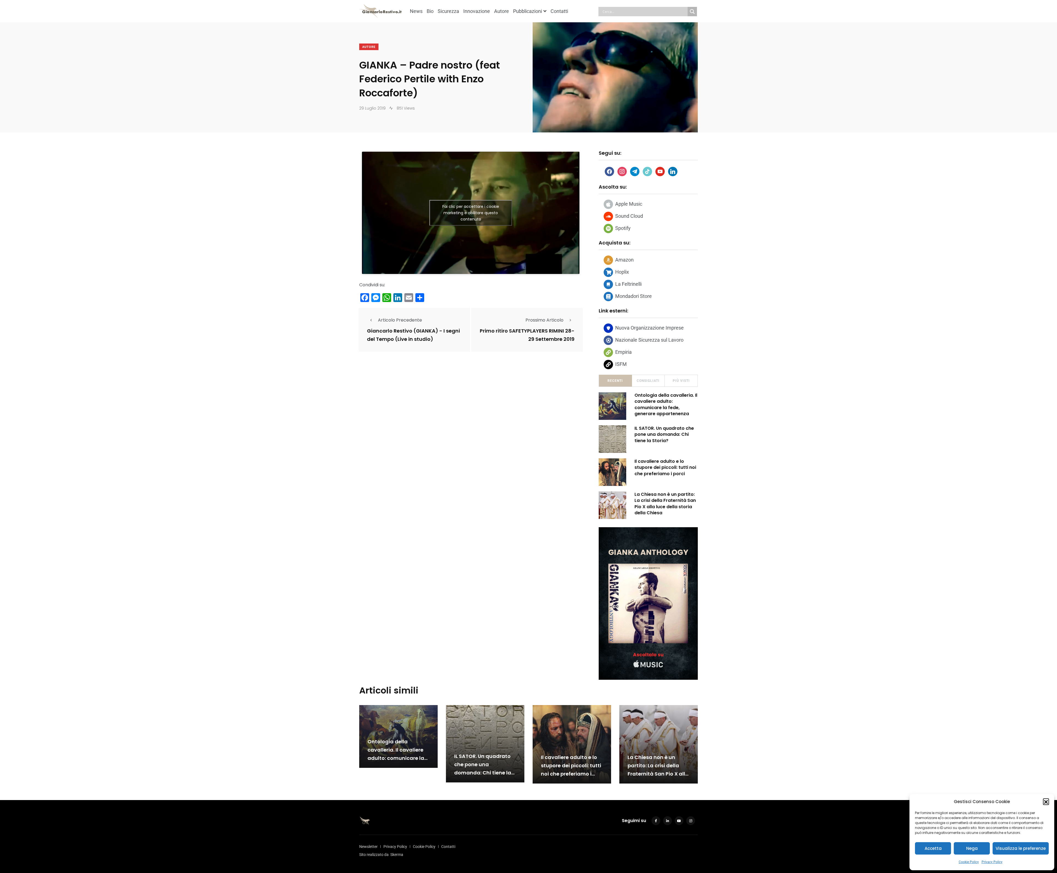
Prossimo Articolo (544, 320)
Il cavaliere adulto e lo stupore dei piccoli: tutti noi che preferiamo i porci (665, 467)
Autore (501, 11)
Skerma (396, 854)
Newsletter (368, 846)
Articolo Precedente (400, 320)
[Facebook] (609, 171)
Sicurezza (448, 11)
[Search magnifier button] (692, 11)
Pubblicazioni (527, 11)
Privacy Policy (992, 862)
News (416, 11)
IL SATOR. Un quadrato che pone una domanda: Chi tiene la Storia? (664, 434)
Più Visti (681, 381)
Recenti (615, 381)
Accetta (933, 848)
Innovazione (476, 11)
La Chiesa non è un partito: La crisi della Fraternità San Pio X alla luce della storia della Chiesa (665, 503)
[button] (1046, 801)
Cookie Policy (969, 862)
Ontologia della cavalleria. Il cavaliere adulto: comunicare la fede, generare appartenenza (665, 404)
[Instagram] (622, 171)
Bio (430, 11)
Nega (972, 848)
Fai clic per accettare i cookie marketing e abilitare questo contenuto (470, 213)
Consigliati (648, 381)
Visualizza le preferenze (1021, 848)
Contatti (559, 11)
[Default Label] (634, 171)
